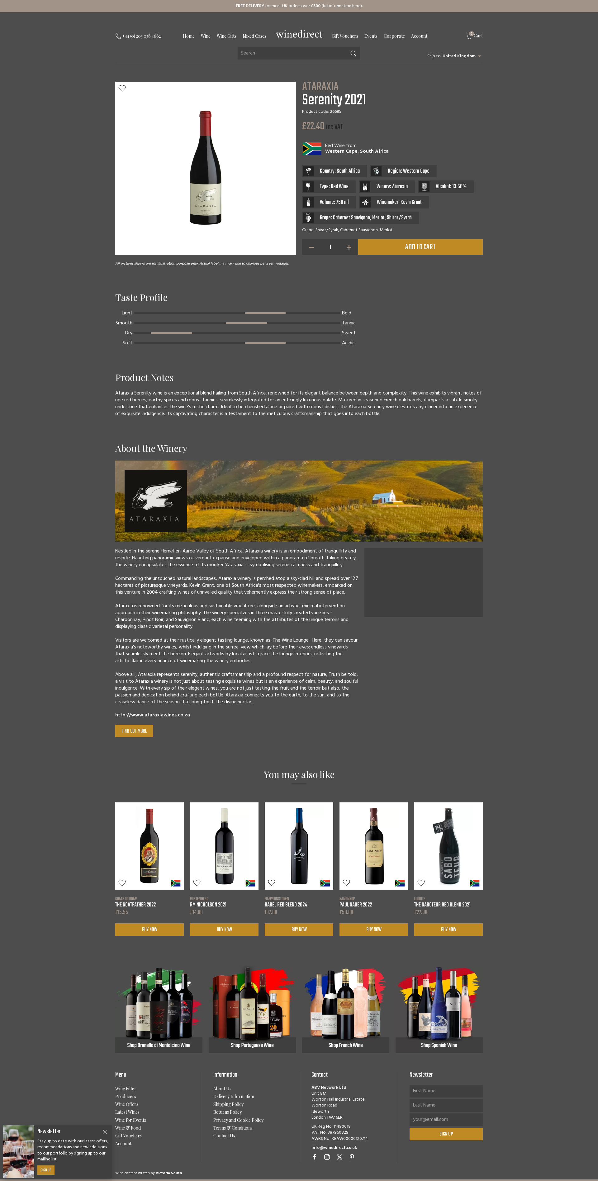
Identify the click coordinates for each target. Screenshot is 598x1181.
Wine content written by (148, 1173)
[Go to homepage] (299, 34)
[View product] (149, 846)
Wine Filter (125, 1089)
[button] (122, 88)
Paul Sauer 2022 (355, 902)
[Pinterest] (352, 1157)
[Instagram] (327, 1157)
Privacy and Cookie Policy (238, 1120)
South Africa (374, 151)
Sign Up (45, 1170)
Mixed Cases (254, 36)
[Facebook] (314, 1157)
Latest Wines (127, 1112)
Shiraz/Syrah (399, 217)
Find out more (134, 731)
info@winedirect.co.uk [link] (334, 1147)
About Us (222, 1089)
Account (419, 36)
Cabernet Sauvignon (351, 217)
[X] (339, 1157)
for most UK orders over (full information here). (299, 6)
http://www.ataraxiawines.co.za (152, 715)
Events (370, 36)
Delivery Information (233, 1096)
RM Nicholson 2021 (208, 902)
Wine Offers (126, 1104)
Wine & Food (128, 1128)
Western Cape (341, 151)
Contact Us (224, 1136)
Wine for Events (130, 1120)
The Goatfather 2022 (135, 902)
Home (189, 36)
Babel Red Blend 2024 (286, 902)
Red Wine (335, 146)
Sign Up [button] (446, 1134)
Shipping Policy (228, 1104)
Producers (125, 1096)
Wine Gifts (226, 36)
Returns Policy (227, 1112)
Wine (206, 36)
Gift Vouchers (345, 36)
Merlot (378, 217)
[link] (474, 36)
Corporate (394, 36)
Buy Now (149, 929)
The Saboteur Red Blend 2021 (442, 902)
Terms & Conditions (233, 1128)
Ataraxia (320, 87)
